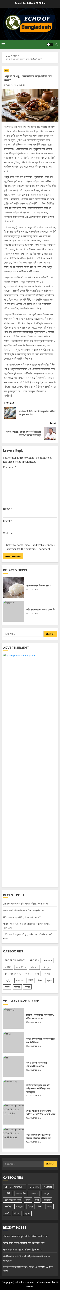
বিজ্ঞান (40, 980)
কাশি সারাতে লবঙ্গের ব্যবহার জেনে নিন (40, 609)
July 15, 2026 (33, 613)
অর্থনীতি (8, 967)
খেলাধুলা (46, 967)
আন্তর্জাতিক (21, 967)
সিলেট (7, 987)
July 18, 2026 (33, 589)
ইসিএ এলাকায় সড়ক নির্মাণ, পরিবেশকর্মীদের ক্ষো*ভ (22, 917)
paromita (9, 85)
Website (8, 533)
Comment (9, 467)
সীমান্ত (17, 987)
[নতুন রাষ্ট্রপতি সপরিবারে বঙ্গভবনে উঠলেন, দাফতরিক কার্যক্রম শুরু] (13, 1138)
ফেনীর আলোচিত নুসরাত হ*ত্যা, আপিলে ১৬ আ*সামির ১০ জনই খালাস (40, 1112)
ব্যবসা (49, 980)
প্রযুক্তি (8, 980)
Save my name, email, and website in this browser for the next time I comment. (30, 547)
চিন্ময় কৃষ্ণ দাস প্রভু (13, 973)
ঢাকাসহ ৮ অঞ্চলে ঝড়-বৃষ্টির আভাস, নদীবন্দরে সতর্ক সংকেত (25, 903)
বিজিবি (30, 980)
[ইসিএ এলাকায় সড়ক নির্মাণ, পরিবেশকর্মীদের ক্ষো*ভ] (13, 1066)
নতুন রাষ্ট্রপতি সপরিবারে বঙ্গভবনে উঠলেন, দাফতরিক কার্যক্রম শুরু (38, 1136)
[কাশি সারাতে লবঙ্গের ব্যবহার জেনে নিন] (13, 611)
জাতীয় (28, 973)
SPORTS (34, 960)
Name (7, 509)
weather (48, 960)
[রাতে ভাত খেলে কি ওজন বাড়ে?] (13, 587)
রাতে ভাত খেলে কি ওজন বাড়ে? (38, 585)
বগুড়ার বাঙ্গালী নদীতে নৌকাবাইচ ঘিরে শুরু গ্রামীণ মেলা (23, 910)
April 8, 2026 (21, 85)
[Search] (56, 44)
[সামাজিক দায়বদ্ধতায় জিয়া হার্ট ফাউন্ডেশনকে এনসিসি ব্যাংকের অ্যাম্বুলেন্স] (13, 1090)
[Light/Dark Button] (50, 44)
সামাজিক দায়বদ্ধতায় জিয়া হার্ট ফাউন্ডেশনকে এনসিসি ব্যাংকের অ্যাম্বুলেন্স (38, 1088)
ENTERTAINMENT (15, 960)
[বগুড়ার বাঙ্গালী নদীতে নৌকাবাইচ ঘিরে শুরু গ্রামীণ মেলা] (13, 1042)
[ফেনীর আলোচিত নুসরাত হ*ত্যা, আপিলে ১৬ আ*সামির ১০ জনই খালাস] (13, 1114)
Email (7, 521)
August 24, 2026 (34, 1022)
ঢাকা (37, 973)
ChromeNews (44, 1282)
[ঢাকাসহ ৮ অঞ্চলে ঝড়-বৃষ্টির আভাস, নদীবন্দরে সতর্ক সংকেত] (13, 1018)
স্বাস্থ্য (6, 70)
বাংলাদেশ (19, 980)
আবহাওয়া (34, 967)
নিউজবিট (47, 973)
